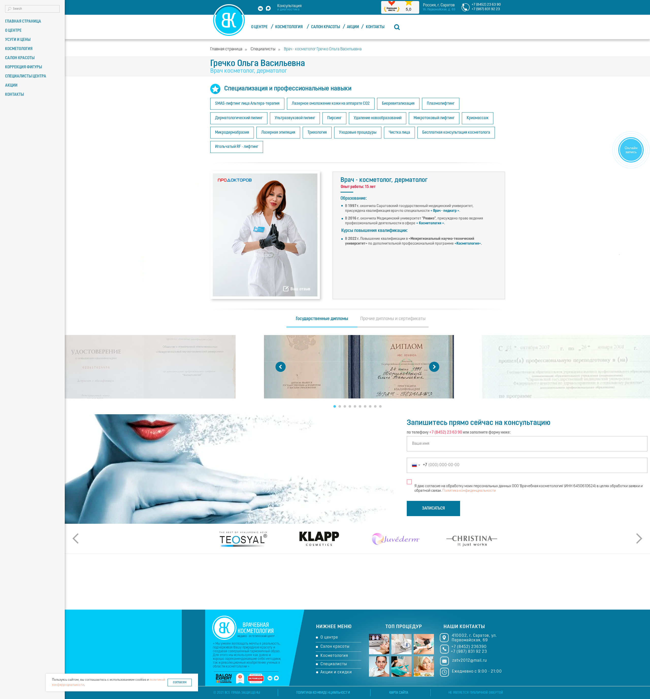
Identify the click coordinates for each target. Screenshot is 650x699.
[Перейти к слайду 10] (380, 406)
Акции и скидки (336, 672)
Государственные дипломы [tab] (322, 319)
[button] (286, 289)
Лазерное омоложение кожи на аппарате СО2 (331, 104)
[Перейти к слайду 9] (375, 406)
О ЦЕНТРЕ (259, 27)
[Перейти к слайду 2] (339, 406)
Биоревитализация (398, 104)
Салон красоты (335, 647)
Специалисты (263, 49)
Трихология (317, 133)
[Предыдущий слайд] (280, 367)
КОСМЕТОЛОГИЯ (289, 27)
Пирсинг (334, 118)
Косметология (334, 656)
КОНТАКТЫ (375, 27)
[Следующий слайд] (434, 367)
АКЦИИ (353, 27)
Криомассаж (478, 118)
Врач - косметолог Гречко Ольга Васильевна (323, 49)
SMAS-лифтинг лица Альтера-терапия (247, 104)
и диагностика (288, 9)
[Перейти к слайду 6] (360, 406)
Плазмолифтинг (440, 104)
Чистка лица (399, 133)
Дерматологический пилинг (239, 118)
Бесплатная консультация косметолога (456, 133)
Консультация (289, 6)
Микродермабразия (232, 133)
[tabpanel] (357, 372)
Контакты (14, 95)
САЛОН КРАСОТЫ (325, 27)
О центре (329, 638)
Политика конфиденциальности (469, 491)
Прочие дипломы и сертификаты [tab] (393, 319)
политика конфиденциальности (323, 692)
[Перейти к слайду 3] (345, 406)
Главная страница (226, 49)
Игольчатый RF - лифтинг (236, 147)
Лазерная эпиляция (278, 133)
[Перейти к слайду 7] (365, 406)
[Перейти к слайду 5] (355, 406)
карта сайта (398, 692)
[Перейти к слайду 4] (350, 406)
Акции (11, 86)
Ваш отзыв (300, 289)
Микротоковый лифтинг (434, 118)
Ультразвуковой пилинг (295, 118)
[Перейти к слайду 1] (334, 406)
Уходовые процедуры (358, 133)
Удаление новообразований (377, 118)
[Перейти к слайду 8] (370, 406)
